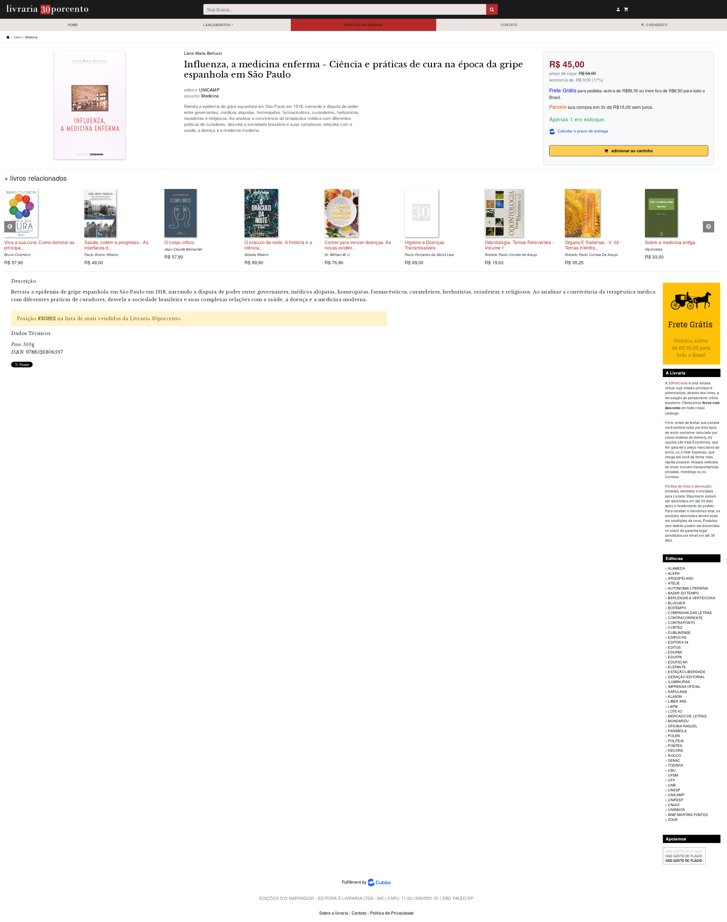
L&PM (673, 706)
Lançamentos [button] (216, 24)
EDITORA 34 (678, 642)
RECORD (675, 750)
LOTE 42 (675, 711)
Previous (10, 226)
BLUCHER (676, 602)
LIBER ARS (677, 701)
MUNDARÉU (678, 720)
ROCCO (674, 755)
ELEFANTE (677, 666)
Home (73, 24)
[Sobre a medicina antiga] (680, 213)
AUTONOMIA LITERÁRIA (688, 588)
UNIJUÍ (673, 804)
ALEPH (674, 573)
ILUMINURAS (679, 681)
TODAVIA (675, 765)
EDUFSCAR (678, 661)
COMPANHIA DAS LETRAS (690, 612)
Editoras (674, 558)
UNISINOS (676, 809)
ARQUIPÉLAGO (680, 578)
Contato (509, 24)
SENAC (674, 760)
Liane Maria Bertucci (203, 53)
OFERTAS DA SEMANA (363, 24)
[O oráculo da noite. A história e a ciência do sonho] (280, 213)
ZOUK (673, 819)
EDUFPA (675, 656)
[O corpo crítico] (200, 213)
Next (708, 226)
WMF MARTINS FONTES (688, 814)
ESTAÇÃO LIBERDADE (686, 671)
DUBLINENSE (679, 632)
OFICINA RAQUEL (682, 725)
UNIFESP (675, 799)
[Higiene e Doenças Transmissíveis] (440, 213)
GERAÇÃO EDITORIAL (686, 676)
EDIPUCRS (677, 637)
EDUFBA (675, 652)
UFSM (673, 775)
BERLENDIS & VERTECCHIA (691, 597)
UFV (671, 779)
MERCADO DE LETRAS (687, 715)
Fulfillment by (355, 882)
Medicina (31, 37)
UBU (672, 770)
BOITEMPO (677, 607)
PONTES (675, 745)
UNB (672, 784)
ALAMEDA (676, 568)
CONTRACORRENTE (685, 617)
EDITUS (674, 647)
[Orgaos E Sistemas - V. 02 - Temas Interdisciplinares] (600, 213)
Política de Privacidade (392, 913)
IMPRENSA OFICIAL (684, 686)
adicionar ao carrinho (630, 150)
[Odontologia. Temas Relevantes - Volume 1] (520, 213)
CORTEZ (675, 627)
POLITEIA (676, 740)
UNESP (674, 789)
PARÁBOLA (677, 730)
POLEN (674, 735)
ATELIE (674, 582)
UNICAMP (676, 794)
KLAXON (675, 696)
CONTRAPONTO (681, 622)
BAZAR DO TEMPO (683, 592)
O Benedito (655, 24)
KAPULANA (677, 691)
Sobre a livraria (333, 913)
